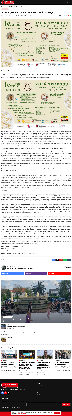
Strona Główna (4, 6)
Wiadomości (12, 6)
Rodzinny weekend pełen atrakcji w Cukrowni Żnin (16, 319)
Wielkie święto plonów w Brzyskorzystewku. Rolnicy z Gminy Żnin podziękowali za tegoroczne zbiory (27, 365)
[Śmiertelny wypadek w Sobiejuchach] (3, 326)
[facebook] (2, 392)
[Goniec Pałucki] (7, 2)
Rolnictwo (39, 390)
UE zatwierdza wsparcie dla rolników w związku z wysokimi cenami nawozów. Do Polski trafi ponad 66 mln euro (34, 339)
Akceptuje (57, 413)
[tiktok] (8, 392)
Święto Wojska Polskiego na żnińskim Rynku (62, 363)
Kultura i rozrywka (41, 387)
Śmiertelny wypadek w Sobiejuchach (16, 326)
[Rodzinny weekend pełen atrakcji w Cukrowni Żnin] (36, 301)
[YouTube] (5, 392)
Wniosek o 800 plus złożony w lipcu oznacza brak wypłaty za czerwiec (18, 332)
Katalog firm (56, 392)
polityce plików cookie (21, 413)
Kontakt (38, 394)
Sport (55, 387)
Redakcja (6, 15)
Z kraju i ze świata (58, 390)
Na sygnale (56, 385)
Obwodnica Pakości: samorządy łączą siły (7, 363)
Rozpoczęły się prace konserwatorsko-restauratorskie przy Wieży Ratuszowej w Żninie (43, 365)
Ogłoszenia (39, 392)
